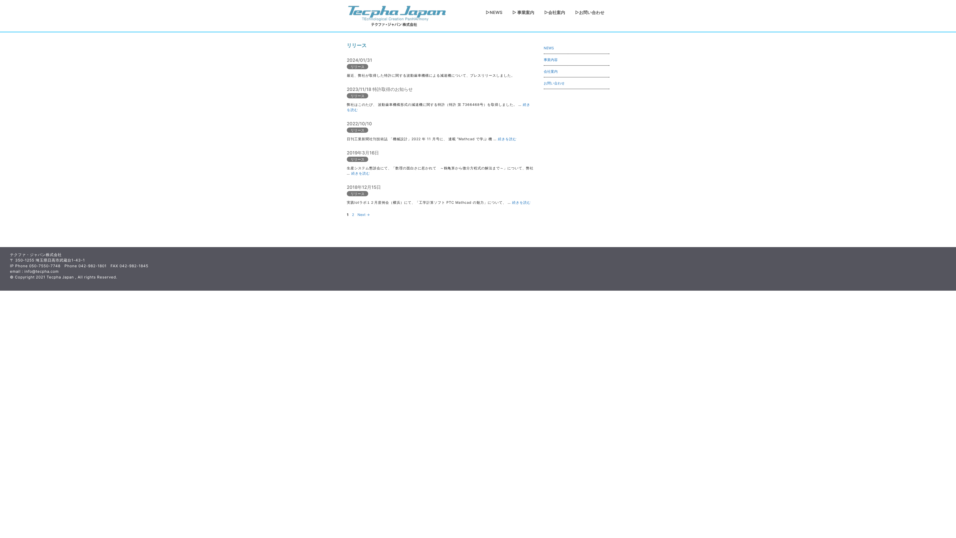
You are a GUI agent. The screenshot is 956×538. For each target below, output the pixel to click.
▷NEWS (494, 12)
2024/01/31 (359, 60)
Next (364, 214)
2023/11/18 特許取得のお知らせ (380, 89)
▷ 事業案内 (523, 12)
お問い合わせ (554, 83)
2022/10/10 (359, 123)
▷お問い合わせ (589, 12)
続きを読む (507, 139)
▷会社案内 (554, 12)
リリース (357, 67)
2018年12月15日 (364, 187)
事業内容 (551, 60)
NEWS (549, 48)
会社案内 (551, 71)
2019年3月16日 (363, 152)
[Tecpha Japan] (396, 15)
